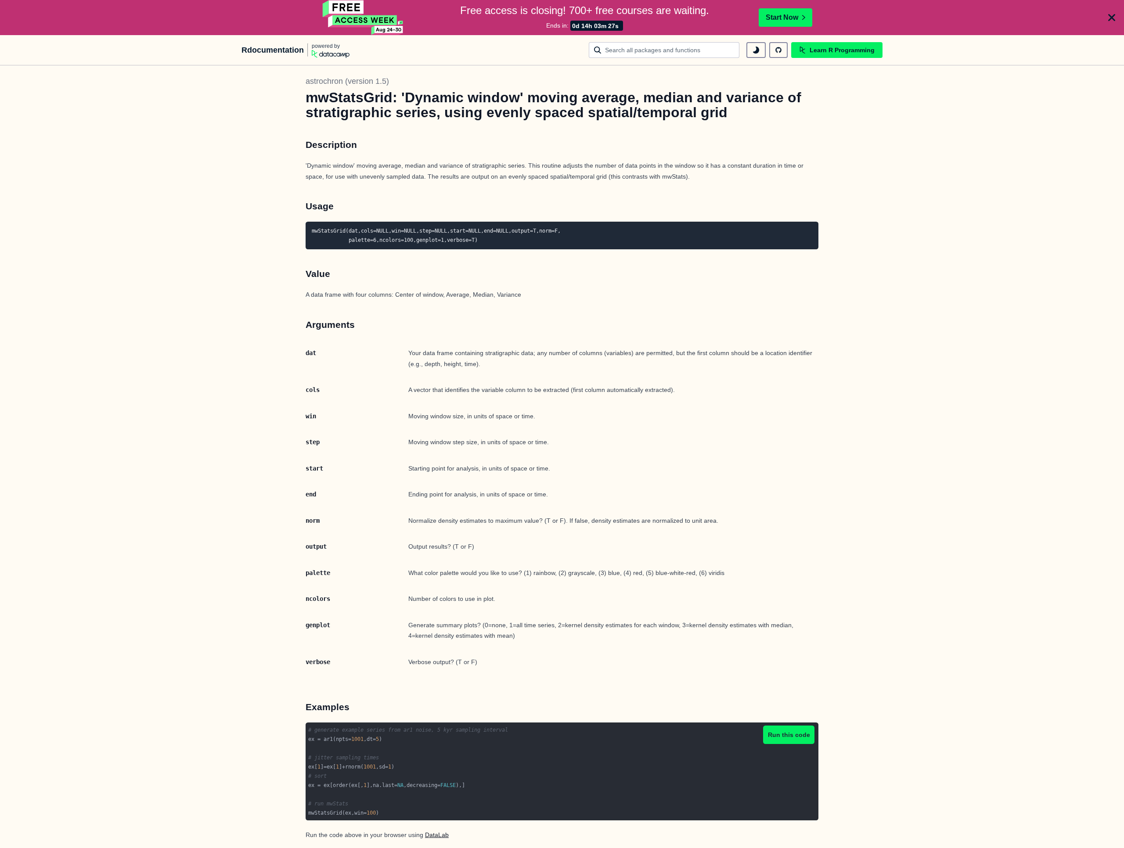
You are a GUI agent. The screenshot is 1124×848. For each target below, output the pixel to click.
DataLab (437, 834)
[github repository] (778, 50)
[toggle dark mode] (756, 50)
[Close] (1111, 17)
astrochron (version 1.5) (347, 81)
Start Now (782, 17)
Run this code (789, 734)
